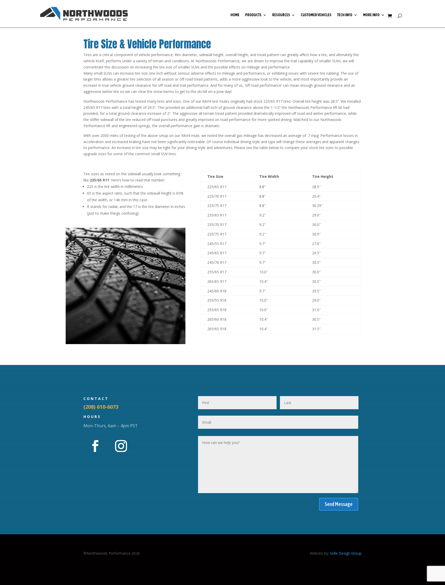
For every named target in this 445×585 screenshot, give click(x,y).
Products (253, 15)
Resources (281, 15)
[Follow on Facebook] (95, 446)
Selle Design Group (346, 553)
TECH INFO (344, 15)
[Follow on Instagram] (121, 446)
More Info (371, 15)
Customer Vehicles (316, 15)
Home (234, 15)
